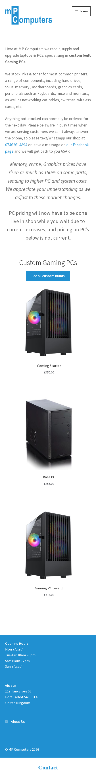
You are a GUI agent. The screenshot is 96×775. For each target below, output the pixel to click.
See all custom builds (48, 276)
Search (48, 767)
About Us (18, 721)
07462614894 (16, 144)
